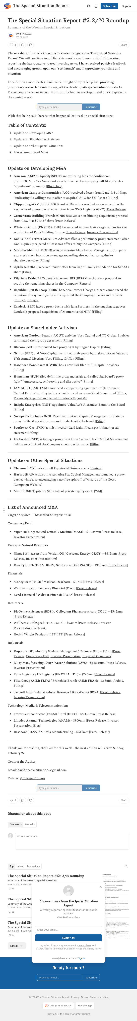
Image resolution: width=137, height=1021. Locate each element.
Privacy (75, 997)
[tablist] (22, 824)
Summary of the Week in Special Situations (32, 880)
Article (118, 680)
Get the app (85, 1005)
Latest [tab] (20, 866)
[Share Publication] (96, 6)
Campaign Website (28, 484)
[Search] (88, 6)
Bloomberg (54, 186)
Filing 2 (32, 300)
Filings (19, 685)
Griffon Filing (74, 358)
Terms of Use (84, 945)
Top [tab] (12, 866)
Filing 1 (20, 300)
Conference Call (37, 656)
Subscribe (109, 6)
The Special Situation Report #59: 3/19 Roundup (46, 876)
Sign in (126, 6)
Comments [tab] (16, 824)
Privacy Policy (93, 948)
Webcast (39, 628)
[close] (100, 886)
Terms (84, 997)
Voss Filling (53, 358)
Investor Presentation (102, 232)
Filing (113, 197)
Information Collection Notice (67, 948)
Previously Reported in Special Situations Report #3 (50, 398)
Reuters (84, 283)
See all (14, 945)
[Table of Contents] (3, 510)
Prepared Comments (96, 656)
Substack (52, 1013)
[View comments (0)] (22, 45)
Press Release (116, 209)
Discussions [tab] (33, 866)
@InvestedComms (32, 778)
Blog (36, 725)
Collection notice (99, 997)
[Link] (3, 125)
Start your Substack (59, 1005)
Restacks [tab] (30, 824)
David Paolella (24, 34)
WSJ (98, 491)
